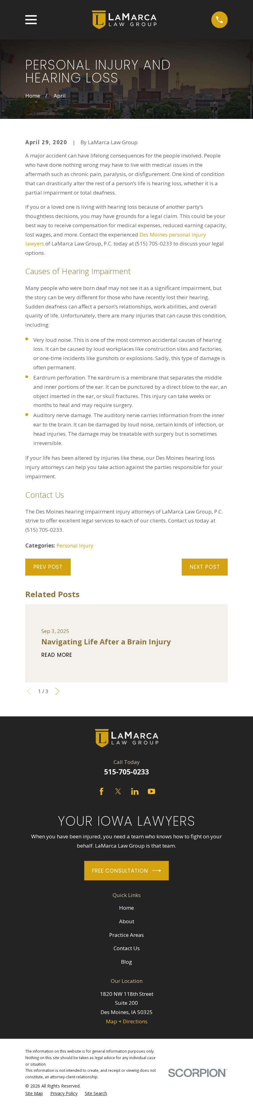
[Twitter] (118, 791)
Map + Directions (126, 1021)
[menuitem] (34, 1093)
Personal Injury (74, 545)
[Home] (124, 19)
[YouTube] (151, 791)
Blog (126, 961)
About (126, 921)
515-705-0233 (126, 772)
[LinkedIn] (135, 791)
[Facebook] (101, 791)
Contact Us (127, 948)
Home (126, 907)
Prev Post (48, 567)
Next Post (205, 567)
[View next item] (57, 691)
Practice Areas (126, 934)
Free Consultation (120, 870)
